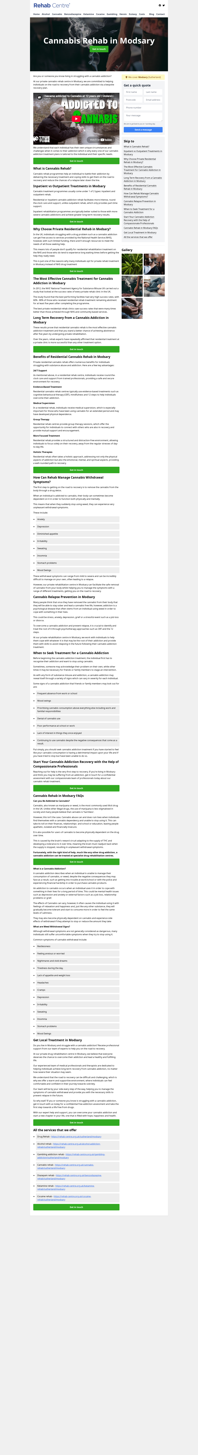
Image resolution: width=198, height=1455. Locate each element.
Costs (142, 14)
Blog (151, 14)
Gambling (112, 14)
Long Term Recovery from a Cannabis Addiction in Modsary (143, 179)
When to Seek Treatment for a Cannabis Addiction (139, 211)
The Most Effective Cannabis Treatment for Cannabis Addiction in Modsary (142, 170)
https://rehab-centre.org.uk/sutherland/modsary (76, 1136)
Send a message (143, 129)
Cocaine (100, 14)
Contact (160, 14)
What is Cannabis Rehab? (136, 146)
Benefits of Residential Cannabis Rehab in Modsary (140, 187)
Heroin (123, 14)
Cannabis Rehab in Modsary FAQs (141, 227)
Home (36, 14)
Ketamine (88, 14)
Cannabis (57, 14)
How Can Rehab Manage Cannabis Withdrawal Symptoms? (141, 195)
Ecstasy (133, 14)
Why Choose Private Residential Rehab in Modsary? (140, 160)
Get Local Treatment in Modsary (140, 232)
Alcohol (46, 14)
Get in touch (99, 49)
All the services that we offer (138, 237)
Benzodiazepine (72, 14)
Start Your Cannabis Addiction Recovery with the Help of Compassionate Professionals (139, 220)
